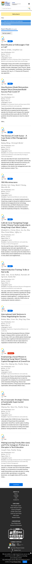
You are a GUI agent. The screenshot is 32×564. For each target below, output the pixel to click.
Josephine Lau (17, 50)
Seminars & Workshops (16, 525)
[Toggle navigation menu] (29, 3)
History (16, 494)
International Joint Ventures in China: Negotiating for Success (13, 315)
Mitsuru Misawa (7, 94)
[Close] (31, 553)
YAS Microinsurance (9, 182)
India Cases (16, 515)
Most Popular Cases (16, 505)
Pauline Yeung (23, 364)
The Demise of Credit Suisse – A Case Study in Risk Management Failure (14, 138)
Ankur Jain (5, 275)
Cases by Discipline (16, 509)
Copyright (16, 495)
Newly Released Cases (16, 507)
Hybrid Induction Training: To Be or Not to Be (15, 270)
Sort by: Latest (6, 33)
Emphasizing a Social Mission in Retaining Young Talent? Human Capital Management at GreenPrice (15, 359)
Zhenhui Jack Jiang (8, 185)
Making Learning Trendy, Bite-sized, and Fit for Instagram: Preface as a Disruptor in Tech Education (15, 444)
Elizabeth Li (5, 230)
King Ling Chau (24, 319)
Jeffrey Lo (18, 232)
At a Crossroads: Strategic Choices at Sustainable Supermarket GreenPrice (15, 402)
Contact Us (16, 499)
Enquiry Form (17, 550)
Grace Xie (14, 319)
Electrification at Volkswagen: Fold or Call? (15, 46)
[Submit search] (29, 8)
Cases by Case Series (16, 513)
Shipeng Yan (13, 364)
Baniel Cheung (21, 185)
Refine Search (16, 14)
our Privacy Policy (16, 561)
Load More (16, 484)
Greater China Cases (16, 511)
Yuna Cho (4, 364)
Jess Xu (23, 230)
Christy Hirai (15, 230)
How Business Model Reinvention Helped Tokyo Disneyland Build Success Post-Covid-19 (14, 89)
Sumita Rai (12, 277)
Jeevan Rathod (15, 275)
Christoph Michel (17, 143)
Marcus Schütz (6, 50)
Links (16, 497)
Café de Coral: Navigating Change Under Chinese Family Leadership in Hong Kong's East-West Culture (15, 225)
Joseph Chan (5, 450)
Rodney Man (5, 319)
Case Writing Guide (16, 523)
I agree (24, 561)
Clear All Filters (7, 24)
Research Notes (16, 517)
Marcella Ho (5, 187)
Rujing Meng (5, 143)
